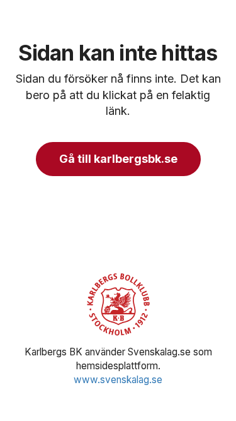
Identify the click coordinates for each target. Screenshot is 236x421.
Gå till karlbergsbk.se (118, 158)
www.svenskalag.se (118, 380)
